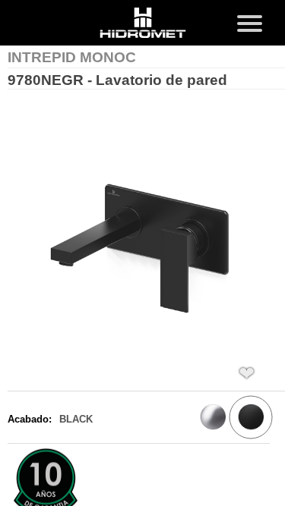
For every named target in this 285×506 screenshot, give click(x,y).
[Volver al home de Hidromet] (143, 24)
